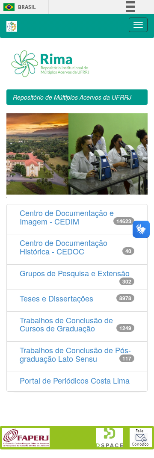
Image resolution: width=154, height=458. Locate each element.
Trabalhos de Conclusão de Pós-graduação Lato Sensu (75, 354)
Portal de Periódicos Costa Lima (75, 380)
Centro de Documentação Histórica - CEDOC (63, 247)
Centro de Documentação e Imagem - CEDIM (67, 217)
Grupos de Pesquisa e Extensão (75, 272)
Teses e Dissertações (56, 298)
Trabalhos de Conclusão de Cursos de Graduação (66, 324)
